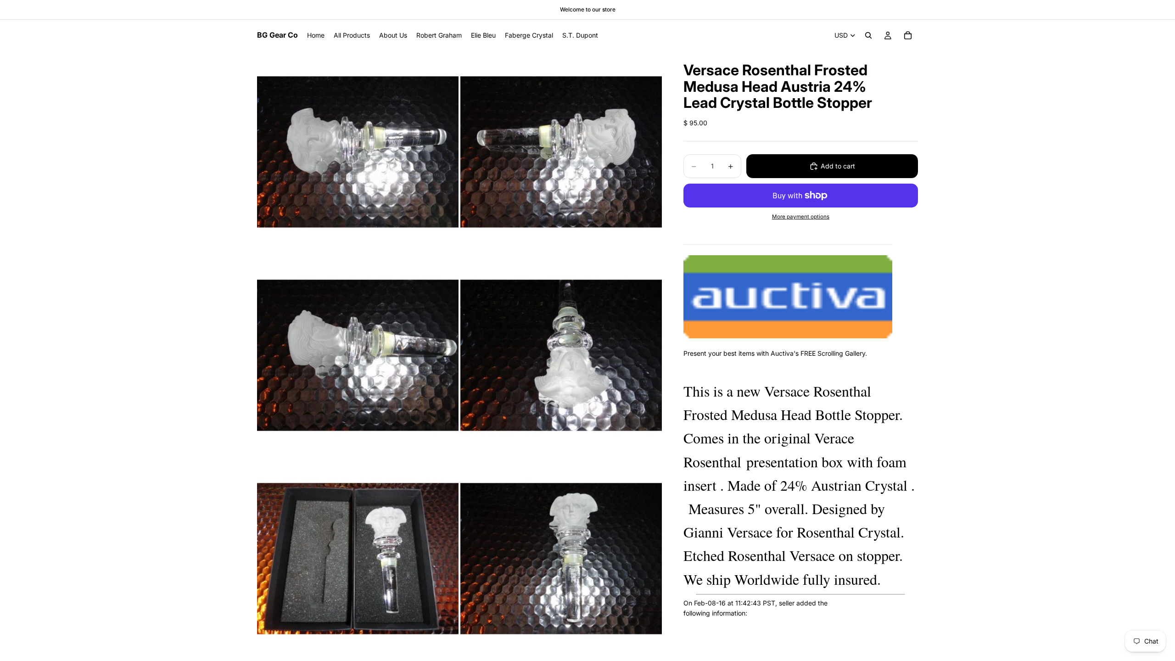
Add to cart (838, 166)
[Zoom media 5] (358, 558)
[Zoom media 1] (358, 151)
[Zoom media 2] (561, 151)
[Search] (868, 35)
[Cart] (908, 35)
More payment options (800, 216)
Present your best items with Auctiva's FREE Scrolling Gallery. (775, 353)
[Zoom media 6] (561, 558)
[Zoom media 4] (561, 355)
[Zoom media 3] (358, 355)
